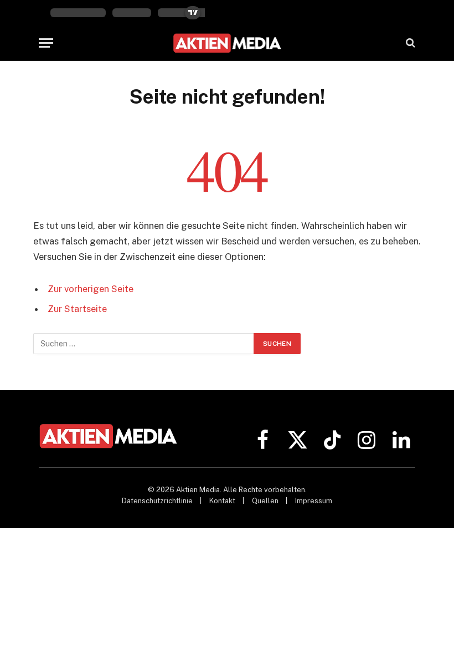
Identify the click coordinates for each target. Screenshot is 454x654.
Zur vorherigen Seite (90, 288)
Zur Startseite (77, 308)
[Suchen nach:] (144, 343)
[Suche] (409, 42)
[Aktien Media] (227, 43)
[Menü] (46, 42)
